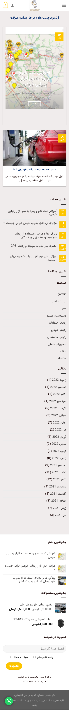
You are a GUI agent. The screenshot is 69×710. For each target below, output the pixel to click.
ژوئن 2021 (59, 508)
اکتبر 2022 (59, 394)
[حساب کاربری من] (12, 5)
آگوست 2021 (58, 494)
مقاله (63, 351)
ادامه (34, 103)
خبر (64, 308)
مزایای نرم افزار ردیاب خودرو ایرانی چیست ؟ (30, 223)
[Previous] (62, 118)
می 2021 (60, 515)
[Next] (52, 118)
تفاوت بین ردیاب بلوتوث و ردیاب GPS (33, 246)
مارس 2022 (59, 444)
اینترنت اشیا (59, 301)
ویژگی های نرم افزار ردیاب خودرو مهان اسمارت (33, 258)
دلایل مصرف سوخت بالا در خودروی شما (34, 169)
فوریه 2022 (59, 451)
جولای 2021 (58, 501)
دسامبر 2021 (58, 465)
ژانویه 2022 (59, 458)
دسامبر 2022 (58, 387)
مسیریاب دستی (57, 344)
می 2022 (60, 430)
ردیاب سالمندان (56, 337)
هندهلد (61, 358)
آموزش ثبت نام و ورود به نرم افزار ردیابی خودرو (34, 78)
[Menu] (64, 5)
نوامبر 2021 (59, 472)
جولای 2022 (58, 415)
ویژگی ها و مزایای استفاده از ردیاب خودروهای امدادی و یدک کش (36, 235)
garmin (62, 294)
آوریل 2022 (59, 437)
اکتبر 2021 (59, 479)
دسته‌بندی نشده (56, 316)
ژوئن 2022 (59, 423)
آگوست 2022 (58, 408)
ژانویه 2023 (59, 380)
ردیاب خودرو (58, 330)
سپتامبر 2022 (57, 401)
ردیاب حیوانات (57, 323)
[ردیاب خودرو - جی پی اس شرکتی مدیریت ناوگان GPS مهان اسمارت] (34, 5)
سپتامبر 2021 (57, 487)
